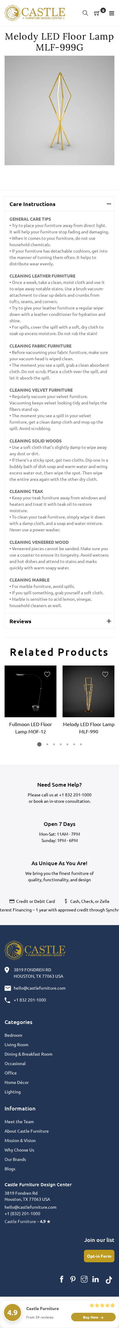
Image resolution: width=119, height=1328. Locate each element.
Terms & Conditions (89, 1309)
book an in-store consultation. (62, 801)
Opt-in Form (99, 1256)
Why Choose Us (19, 1149)
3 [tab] (54, 744)
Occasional (15, 1063)
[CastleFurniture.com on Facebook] (61, 1279)
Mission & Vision (20, 1140)
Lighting (13, 1091)
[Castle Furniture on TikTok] (108, 1279)
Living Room (16, 1044)
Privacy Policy (59, 1315)
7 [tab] (81, 744)
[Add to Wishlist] (47, 674)
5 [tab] (67, 744)
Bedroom (13, 1035)
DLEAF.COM (54, 1309)
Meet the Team (19, 1121)
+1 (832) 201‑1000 (22, 1213)
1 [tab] (39, 744)
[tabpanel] (31, 701)
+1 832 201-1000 (75, 794)
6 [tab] (74, 744)
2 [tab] (47, 744)
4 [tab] (61, 744)
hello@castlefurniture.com (40, 988)
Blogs (10, 1168)
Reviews (20, 620)
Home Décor (17, 1082)
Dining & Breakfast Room (28, 1054)
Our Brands (15, 1159)
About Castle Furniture (27, 1131)
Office (11, 1072)
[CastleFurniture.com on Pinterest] (73, 1279)
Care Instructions (32, 203)
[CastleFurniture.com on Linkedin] (95, 1279)
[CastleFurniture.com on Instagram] (84, 1279)
